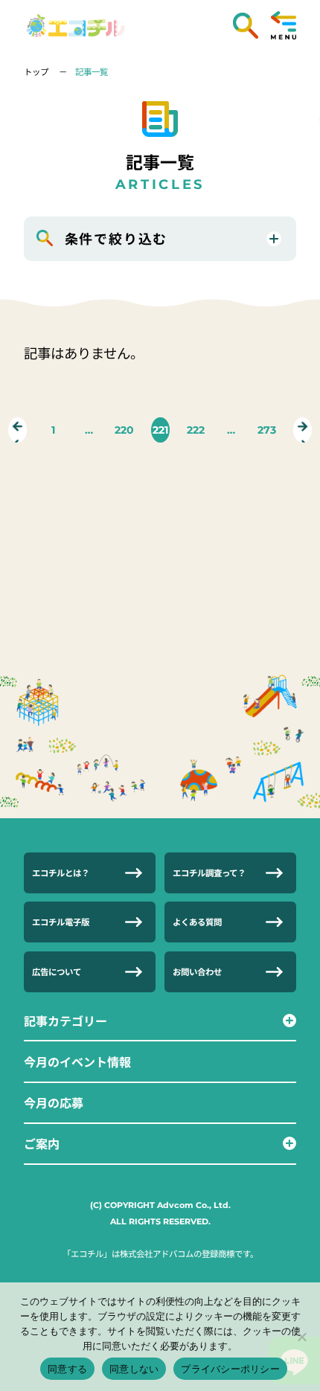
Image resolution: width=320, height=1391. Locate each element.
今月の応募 (53, 1102)
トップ (37, 71)
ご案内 (42, 1143)
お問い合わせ (197, 971)
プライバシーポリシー (230, 1369)
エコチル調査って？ (209, 872)
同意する (67, 1369)
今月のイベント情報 (77, 1061)
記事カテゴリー (65, 1020)
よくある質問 (197, 922)
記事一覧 (91, 71)
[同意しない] (301, 1336)
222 (196, 430)
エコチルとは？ (60, 872)
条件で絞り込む (116, 238)
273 (266, 430)
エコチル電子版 (60, 922)
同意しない (134, 1369)
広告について (56, 971)
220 (124, 430)
